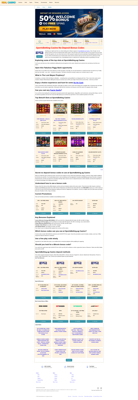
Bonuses (57, 2)
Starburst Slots (44, 288)
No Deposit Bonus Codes (97, 396)
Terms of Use (80, 396)
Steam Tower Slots (62, 288)
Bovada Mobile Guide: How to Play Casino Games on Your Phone (77, 351)
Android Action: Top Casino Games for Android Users (77, 341)
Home (38, 7)
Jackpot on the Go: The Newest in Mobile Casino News (95, 341)
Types (30, 2)
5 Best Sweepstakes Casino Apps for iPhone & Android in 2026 (60, 352)
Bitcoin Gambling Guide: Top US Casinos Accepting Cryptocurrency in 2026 (43, 352)
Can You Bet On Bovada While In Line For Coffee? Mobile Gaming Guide (95, 352)
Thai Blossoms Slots (78, 118)
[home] (9, 4)
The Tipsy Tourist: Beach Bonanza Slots (60, 119)
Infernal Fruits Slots (62, 42)
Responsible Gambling (88, 396)
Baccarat (69, 396)
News (44, 7)
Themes (36, 2)
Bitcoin (50, 2)
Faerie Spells (55, 90)
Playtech (39, 378)
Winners (55, 374)
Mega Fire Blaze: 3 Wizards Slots (86, 42)
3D (71, 378)
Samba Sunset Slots (79, 288)
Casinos (20, 2)
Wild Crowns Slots (51, 42)
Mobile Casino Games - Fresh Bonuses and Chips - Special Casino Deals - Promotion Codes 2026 (43, 342)
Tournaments (44, 2)
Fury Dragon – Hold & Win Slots (43, 119)
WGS (38, 374)
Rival (38, 376)
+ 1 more (60, 123)
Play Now (39, 56)
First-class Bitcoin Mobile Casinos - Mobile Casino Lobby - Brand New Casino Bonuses (60, 342)
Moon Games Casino (45, 290)
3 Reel (72, 376)
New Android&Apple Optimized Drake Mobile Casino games (60, 330)
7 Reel (72, 374)
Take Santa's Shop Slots (43, 153)
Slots (26, 2)
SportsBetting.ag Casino (84, 51)
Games (55, 378)
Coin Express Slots (73, 42)
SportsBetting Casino (45, 274)
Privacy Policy (74, 396)
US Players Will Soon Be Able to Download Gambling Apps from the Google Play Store (43, 331)
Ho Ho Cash (78, 83)
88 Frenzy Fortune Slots (95, 119)
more (101, 169)
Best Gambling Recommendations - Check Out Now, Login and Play (95, 331)
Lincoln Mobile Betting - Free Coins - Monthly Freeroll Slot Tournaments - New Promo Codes (78, 331)
